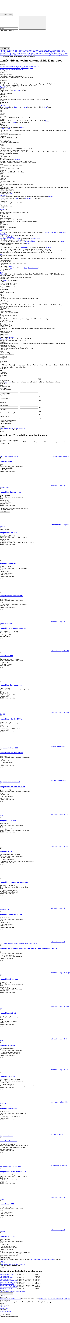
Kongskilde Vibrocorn (8, 1141)
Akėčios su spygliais (45, 53)
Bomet (25, 55)
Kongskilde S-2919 (7, 1045)
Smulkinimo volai (57, 53)
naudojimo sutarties (48, 1259)
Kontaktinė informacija (18, 1291)
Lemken (52, 55)
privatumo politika (35, 1259)
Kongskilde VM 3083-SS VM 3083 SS (14, 882)
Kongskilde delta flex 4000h (11, 719)
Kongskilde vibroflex (8, 563)
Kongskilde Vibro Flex (8, 533)
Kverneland (39, 55)
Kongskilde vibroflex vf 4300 (11, 914)
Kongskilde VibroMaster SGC (11, 753)
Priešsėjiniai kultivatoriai (57, 50)
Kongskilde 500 (6, 461)
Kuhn (34, 55)
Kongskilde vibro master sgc (11, 685)
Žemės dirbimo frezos (11, 53)
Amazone (20, 55)
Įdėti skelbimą (5, 511)
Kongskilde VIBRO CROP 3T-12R (13, 1172)
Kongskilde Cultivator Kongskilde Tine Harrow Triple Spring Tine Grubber (28, 948)
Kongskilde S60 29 (7, 1076)
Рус (3, 1295)
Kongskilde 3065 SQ (8, 1013)
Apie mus (3, 1291)
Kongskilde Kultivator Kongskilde (13, 628)
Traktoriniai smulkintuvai (19, 51)
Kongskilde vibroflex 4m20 (10, 492)
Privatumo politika (15, 1299)
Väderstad (64, 55)
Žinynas (8, 1291)
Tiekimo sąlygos (5, 1299)
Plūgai (51, 51)
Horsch (30, 55)
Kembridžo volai (23, 53)
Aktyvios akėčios (32, 51)
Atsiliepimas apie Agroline (47, 1299)
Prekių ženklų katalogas (62, 1299)
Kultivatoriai (35, 50)
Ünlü (1, 56)
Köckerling (46, 55)
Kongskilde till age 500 (9, 979)
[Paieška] (32, 23)
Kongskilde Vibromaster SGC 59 (12, 787)
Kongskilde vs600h (7, 1204)
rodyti (2, 426)
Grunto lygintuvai (34, 53)
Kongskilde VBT (6, 851)
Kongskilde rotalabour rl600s (11, 596)
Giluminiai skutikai (43, 51)
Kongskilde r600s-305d (9, 1108)
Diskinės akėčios (26, 50)
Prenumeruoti (5, 1257)
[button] (35, 39)
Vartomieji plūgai (45, 50)
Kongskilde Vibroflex (8, 1236)
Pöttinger (58, 55)
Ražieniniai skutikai (6, 51)
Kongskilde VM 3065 (8, 820)
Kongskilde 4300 (6, 656)
